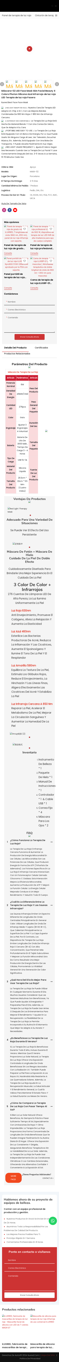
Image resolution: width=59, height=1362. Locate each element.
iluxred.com (34, 1355)
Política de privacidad (29, 1358)
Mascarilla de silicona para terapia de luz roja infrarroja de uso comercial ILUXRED (42, 1345)
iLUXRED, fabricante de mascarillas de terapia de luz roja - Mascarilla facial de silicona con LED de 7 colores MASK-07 (15, 1345)
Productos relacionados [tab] (17, 353)
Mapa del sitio (48, 1355)
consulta (8, 253)
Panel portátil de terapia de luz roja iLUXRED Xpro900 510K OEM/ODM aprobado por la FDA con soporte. (16, 275)
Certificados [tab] (41, 347)
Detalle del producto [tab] (15, 347)
